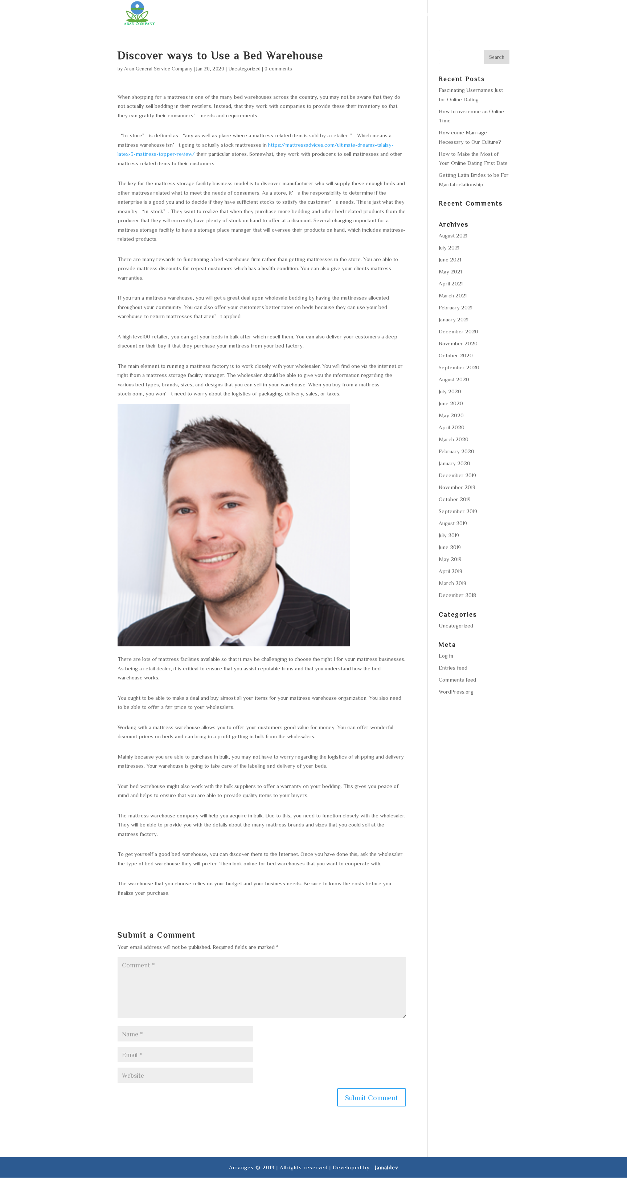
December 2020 (458, 331)
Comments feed (457, 679)
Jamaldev (386, 1167)
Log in (446, 655)
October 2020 (456, 355)
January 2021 (453, 319)
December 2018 (457, 595)
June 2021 (450, 259)
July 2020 (450, 391)
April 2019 (450, 571)
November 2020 (458, 343)
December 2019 (457, 475)
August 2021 (453, 235)
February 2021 (455, 307)
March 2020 (453, 439)
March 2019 (452, 583)
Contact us (492, 14)
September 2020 (459, 367)
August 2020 (454, 379)
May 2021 (450, 271)
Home (292, 14)
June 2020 (451, 403)
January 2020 (454, 463)
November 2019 (457, 487)
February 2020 (456, 451)
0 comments (278, 68)
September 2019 (458, 511)
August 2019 (453, 523)
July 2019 (449, 535)
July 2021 (449, 247)
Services (350, 14)
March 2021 (453, 295)
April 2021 (451, 283)
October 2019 (455, 499)
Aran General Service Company (158, 68)
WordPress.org (456, 691)
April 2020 (451, 427)
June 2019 (450, 547)
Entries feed (453, 667)
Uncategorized (244, 68)
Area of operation (402, 14)
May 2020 (451, 415)
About (319, 14)
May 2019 (450, 559)
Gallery (452, 14)
